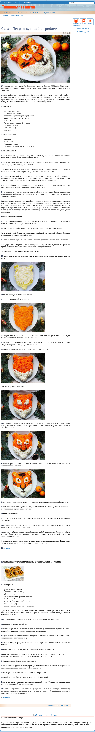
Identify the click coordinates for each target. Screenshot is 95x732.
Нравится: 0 (52, 705)
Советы (20, 12)
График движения (76, 25)
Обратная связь (10, 2)
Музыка (83, 24)
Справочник (49, 12)
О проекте (26, 2)
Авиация (34, 12)
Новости (7, 12)
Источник (5, 548)
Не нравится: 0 (63, 705)
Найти (91, 3)
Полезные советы (16, 16)
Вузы (90, 24)
